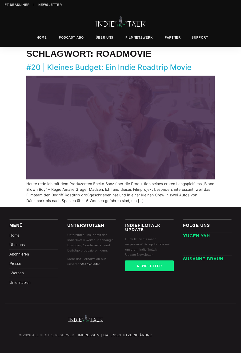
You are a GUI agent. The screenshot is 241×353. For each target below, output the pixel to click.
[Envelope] (188, 245)
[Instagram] (186, 4)
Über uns (104, 37)
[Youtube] (234, 4)
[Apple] (215, 4)
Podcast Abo (71, 37)
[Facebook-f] (201, 245)
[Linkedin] (196, 4)
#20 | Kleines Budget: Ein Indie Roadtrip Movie (109, 67)
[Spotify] (205, 4)
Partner (173, 37)
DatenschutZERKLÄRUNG (128, 335)
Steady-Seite (89, 264)
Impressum (89, 335)
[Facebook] (176, 4)
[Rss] (225, 4)
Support (200, 37)
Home (42, 37)
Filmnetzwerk (139, 37)
